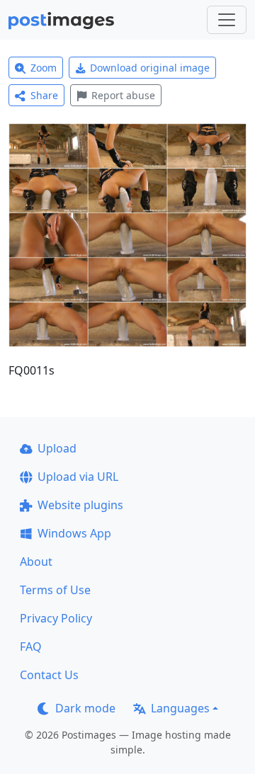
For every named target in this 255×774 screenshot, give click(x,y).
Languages (180, 708)
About (36, 561)
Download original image (150, 67)
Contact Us (49, 675)
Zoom (43, 67)
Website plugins (80, 505)
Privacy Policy (56, 618)
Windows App (74, 533)
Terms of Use (55, 590)
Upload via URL (78, 476)
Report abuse (123, 95)
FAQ (31, 646)
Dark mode (85, 708)
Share (44, 95)
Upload (57, 448)
